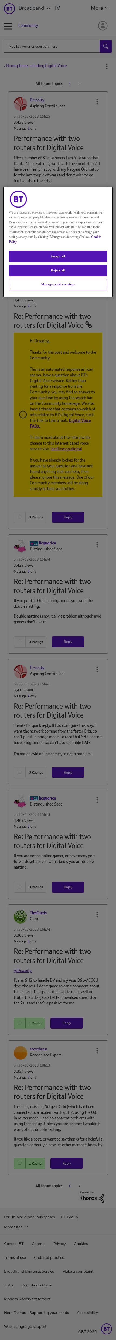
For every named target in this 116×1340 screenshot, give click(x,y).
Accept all (58, 256)
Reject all (58, 270)
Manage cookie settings (58, 284)
